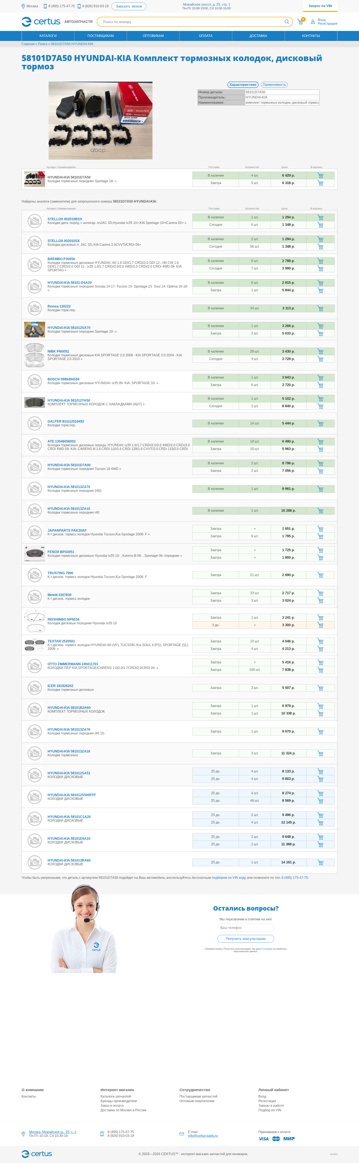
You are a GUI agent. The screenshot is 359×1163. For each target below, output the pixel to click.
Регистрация (327, 23)
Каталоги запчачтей (116, 1096)
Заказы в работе (271, 1105)
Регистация (267, 1101)
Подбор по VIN (269, 1110)
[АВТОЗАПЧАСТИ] (57, 25)
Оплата (206, 36)
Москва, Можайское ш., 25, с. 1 (52, 1132)
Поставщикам (100, 36)
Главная (28, 44)
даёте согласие (264, 949)
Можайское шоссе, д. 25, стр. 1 (206, 4)
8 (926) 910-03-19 (95, 6)
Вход (322, 20)
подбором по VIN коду (228, 877)
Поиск (42, 44)
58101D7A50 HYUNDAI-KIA (72, 44)
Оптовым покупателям (197, 1101)
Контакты (311, 36)
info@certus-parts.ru (203, 1135)
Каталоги (48, 36)
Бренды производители (119, 1101)
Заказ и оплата (112, 1105)
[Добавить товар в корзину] (320, 175)
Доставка (258, 36)
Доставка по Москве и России (123, 1110)
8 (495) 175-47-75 (61, 6)
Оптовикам (153, 36)
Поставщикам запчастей (198, 1096)
